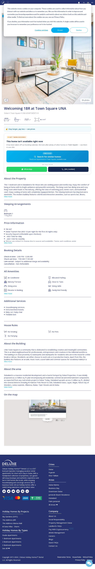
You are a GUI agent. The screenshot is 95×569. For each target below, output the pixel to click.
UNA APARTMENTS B (30, 113)
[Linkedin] (18, 491)
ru (84, 3)
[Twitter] (8, 491)
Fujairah (52, 472)
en (88, 3)
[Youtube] (13, 491)
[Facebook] (4, 491)
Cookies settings (41, 30)
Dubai (6, 113)
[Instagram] (27, 491)
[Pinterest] (22, 491)
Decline (79, 30)
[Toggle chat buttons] (89, 563)
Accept (60, 30)
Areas (51, 479)
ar (92, 3)
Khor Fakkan (53, 475)
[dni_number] (69, 169)
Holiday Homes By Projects (15, 511)
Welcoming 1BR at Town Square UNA (45, 409)
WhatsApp (28, 169)
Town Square (15, 113)
